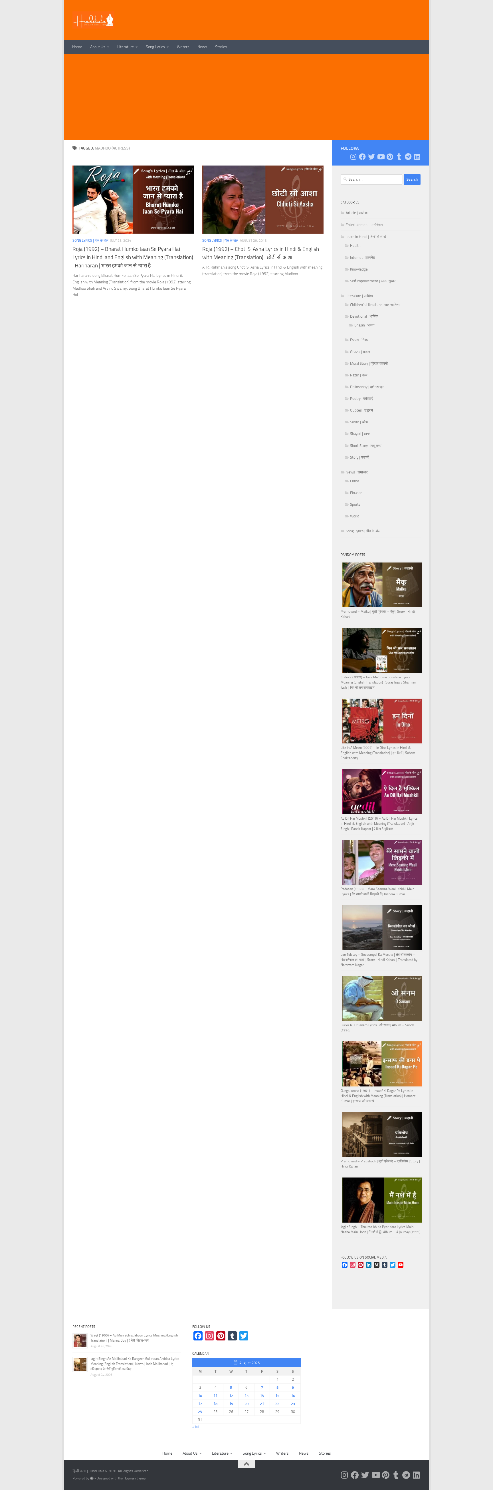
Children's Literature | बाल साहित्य (374, 305)
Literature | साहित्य (359, 296)
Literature (125, 47)
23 (293, 1404)
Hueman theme (135, 1478)
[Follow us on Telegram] (408, 156)
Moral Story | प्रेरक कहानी (369, 363)
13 (246, 1396)
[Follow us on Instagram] (353, 156)
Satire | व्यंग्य (359, 422)
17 (200, 1404)
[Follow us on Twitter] (371, 156)
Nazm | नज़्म (358, 375)
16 (293, 1396)
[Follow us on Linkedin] (417, 156)
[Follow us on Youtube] (380, 156)
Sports (355, 504)
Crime (354, 481)
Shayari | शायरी (360, 434)
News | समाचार (357, 472)
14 (262, 1396)
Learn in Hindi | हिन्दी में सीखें (366, 237)
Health (355, 245)
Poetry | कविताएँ (361, 398)
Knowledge (359, 269)
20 (246, 1404)
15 (277, 1396)
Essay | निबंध (359, 340)
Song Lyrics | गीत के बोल (90, 241)
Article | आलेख (356, 213)
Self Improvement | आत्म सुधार (373, 281)
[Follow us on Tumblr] (398, 156)
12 (231, 1396)
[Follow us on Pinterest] (389, 156)
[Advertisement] (246, 97)
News (202, 47)
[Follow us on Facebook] (362, 156)
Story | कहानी (359, 457)
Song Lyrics (155, 47)
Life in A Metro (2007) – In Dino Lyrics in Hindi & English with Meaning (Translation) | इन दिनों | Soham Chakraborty (378, 753)
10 (200, 1396)
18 (215, 1404)
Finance (356, 493)
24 (200, 1412)
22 (277, 1404)
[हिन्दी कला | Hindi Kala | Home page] (93, 20)
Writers (183, 47)
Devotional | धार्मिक (364, 316)
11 (215, 1396)
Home (77, 47)
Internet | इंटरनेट (362, 257)
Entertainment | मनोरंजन (364, 225)
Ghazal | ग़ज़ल (360, 352)
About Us (97, 47)
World (354, 516)
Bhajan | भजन (364, 325)
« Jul (195, 1427)
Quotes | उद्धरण (361, 410)
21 (262, 1404)
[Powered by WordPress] (92, 1478)
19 (231, 1404)
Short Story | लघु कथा (366, 445)
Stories (221, 47)
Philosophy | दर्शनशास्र (367, 387)
